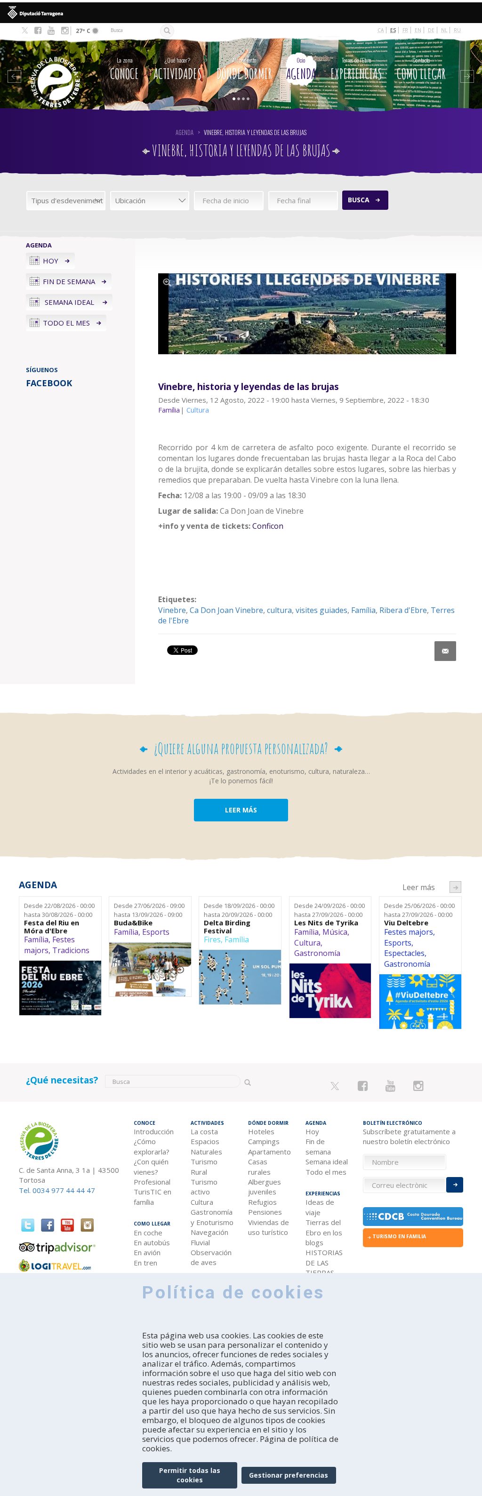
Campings (264, 1141)
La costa (204, 1131)
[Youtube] (51, 30)
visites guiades (321, 610)
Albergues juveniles (264, 1186)
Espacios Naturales (206, 1146)
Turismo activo (204, 1186)
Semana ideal (69, 302)
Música (334, 932)
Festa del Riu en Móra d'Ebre (51, 926)
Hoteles (261, 1131)
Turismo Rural (204, 1166)
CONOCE (124, 69)
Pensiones (265, 1212)
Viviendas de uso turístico (268, 1227)
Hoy (50, 260)
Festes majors (408, 932)
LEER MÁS (241, 809)
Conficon (267, 526)
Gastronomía (317, 953)
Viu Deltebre (406, 923)
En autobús (152, 1242)
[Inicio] (56, 68)
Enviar (454, 1185)
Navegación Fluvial (209, 1237)
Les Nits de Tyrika (326, 923)
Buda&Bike (133, 923)
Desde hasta (59, 910)
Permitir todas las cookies (189, 1475)
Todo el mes (66, 322)
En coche (148, 1232)
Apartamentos (269, 1151)
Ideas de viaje (319, 1207)
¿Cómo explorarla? (151, 1146)
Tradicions (70, 950)
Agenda (301, 69)
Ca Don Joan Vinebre (226, 610)
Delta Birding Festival (227, 926)
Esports (155, 932)
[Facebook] (38, 30)
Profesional (152, 1181)
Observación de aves (211, 1257)
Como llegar (421, 69)
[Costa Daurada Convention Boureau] (413, 1216)
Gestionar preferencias (288, 1475)
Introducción (154, 1131)
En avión (147, 1252)
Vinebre (172, 610)
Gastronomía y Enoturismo (212, 1216)
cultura (279, 610)
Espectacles (404, 953)
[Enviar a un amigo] (445, 651)
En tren (145, 1262)
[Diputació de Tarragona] (241, 12)
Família (363, 610)
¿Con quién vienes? (151, 1166)
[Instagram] (65, 30)
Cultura (307, 943)
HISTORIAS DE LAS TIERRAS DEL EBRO (324, 1267)
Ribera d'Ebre (403, 610)
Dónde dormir (244, 69)
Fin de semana (69, 281)
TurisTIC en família (152, 1196)
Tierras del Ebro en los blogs (323, 1232)
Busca (359, 199)
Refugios (262, 1202)
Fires (212, 939)
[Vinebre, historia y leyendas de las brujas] (307, 313)
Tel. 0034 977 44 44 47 (57, 1190)
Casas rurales (259, 1166)
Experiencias (356, 69)
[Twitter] (25, 31)
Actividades (177, 69)
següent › (455, 887)
